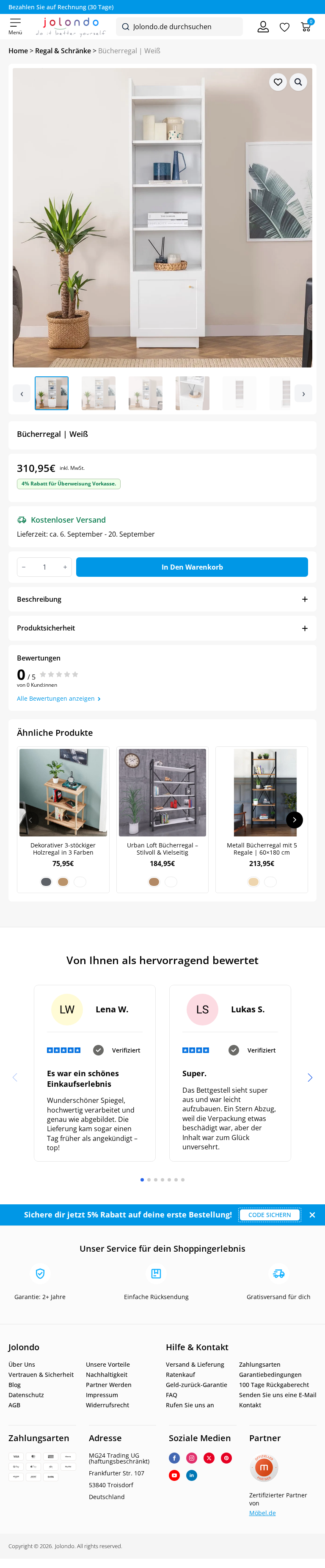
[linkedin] (191, 1475)
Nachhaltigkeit (106, 1375)
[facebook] (174, 1458)
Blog (14, 1385)
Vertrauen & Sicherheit (41, 1375)
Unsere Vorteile (108, 1365)
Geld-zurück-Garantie (196, 1385)
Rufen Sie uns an (190, 1405)
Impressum (102, 1395)
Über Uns (21, 1365)
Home (18, 50)
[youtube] (174, 1475)
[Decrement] (23, 567)
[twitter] (209, 1458)
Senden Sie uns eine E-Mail (278, 1395)
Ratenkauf (180, 1375)
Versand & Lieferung (195, 1365)
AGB (14, 1405)
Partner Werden (109, 1385)
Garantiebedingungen (270, 1375)
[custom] (226, 1458)
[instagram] (191, 1458)
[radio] (46, 882)
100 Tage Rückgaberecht (274, 1385)
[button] (298, 82)
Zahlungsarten (260, 1365)
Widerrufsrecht (107, 1405)
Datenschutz (26, 1395)
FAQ (171, 1395)
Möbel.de (262, 1513)
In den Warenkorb (192, 567)
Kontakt (250, 1405)
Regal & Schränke (63, 50)
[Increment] (65, 567)
